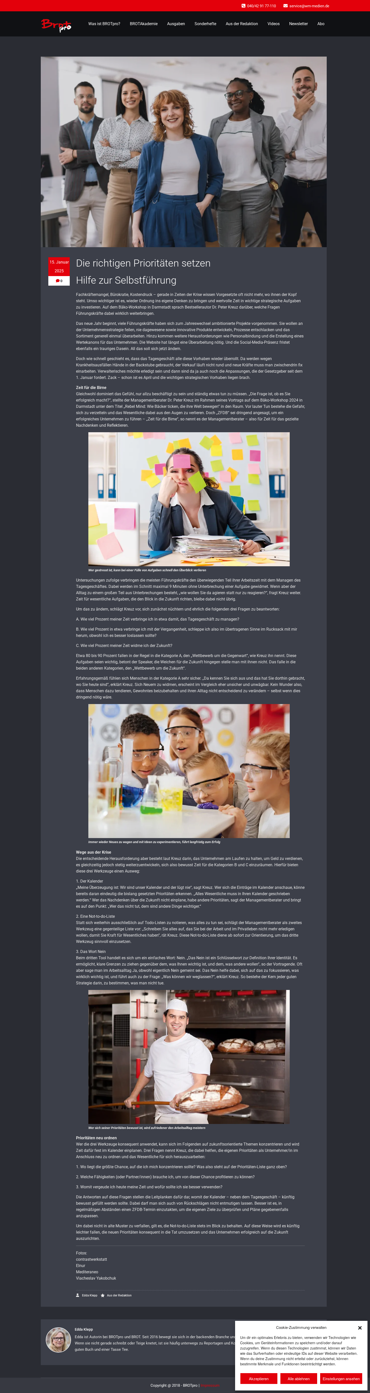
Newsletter (298, 23)
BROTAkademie (144, 23)
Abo (320, 23)
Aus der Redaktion (242, 23)
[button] (359, 1327)
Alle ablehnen (299, 1378)
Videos (274, 23)
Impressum (210, 1385)
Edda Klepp (89, 1295)
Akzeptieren (259, 1378)
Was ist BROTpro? (104, 23)
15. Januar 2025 (59, 266)
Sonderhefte (205, 23)
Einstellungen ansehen (341, 1378)
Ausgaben (176, 23)
